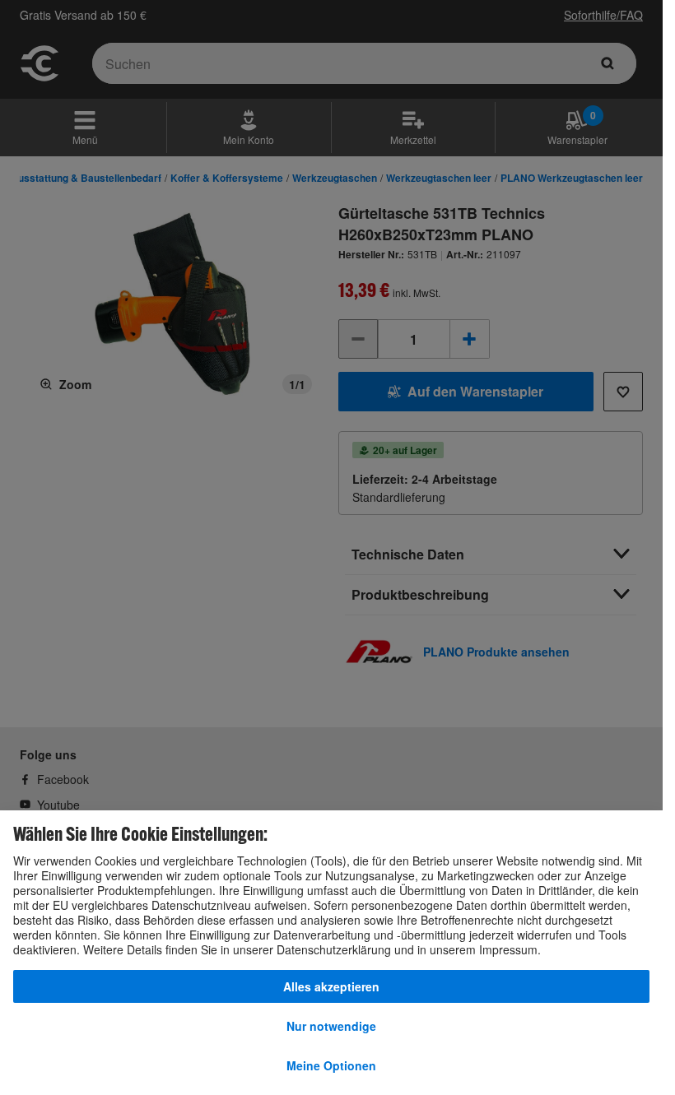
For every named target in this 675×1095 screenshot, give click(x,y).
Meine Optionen (331, 1065)
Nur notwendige (331, 1026)
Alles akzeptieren (331, 986)
